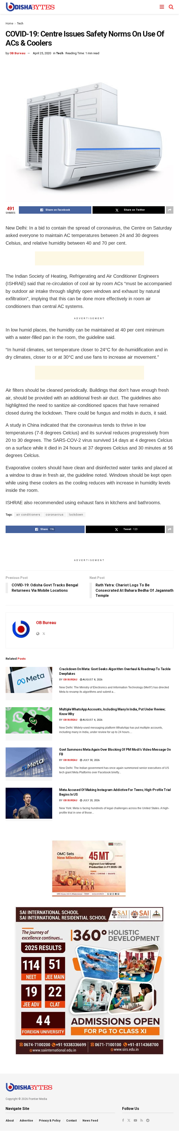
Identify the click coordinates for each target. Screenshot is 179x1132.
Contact (71, 1120)
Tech (20, 23)
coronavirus (55, 514)
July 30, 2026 (91, 760)
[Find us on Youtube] (135, 1120)
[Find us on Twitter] (129, 1120)
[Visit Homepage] (30, 7)
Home (9, 23)
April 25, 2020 (42, 53)
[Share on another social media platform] (169, 210)
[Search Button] (171, 7)
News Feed (90, 1120)
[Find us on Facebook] (123, 1120)
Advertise (26, 1120)
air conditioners (28, 514)
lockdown (76, 514)
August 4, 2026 (92, 719)
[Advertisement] (89, 258)
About (10, 1120)
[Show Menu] (162, 7)
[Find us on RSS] (141, 1120)
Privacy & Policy (49, 1120)
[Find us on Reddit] (147, 1120)
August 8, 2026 (92, 679)
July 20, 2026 (91, 800)
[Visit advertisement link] (89, 868)
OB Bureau (17, 53)
